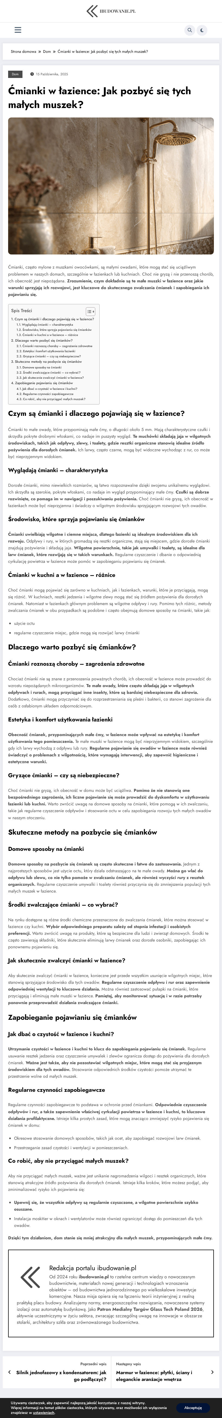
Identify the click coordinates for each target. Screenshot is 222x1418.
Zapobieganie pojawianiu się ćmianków (44, 382)
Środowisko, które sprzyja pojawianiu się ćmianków (57, 330)
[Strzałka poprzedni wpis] (9, 1372)
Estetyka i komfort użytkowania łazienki (49, 351)
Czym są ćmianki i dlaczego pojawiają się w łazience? (54, 319)
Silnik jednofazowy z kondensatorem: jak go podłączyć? (61, 1376)
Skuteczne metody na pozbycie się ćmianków (48, 361)
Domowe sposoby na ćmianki (41, 367)
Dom (15, 74)
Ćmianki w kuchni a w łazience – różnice (50, 335)
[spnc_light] (202, 30)
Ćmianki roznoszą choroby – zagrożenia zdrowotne (57, 346)
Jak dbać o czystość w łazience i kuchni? (49, 389)
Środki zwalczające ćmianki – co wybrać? (52, 372)
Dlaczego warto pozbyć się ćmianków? (44, 340)
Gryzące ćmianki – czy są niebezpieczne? (52, 356)
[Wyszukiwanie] (189, 30)
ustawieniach (43, 1412)
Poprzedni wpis (93, 1364)
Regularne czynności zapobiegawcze (48, 394)
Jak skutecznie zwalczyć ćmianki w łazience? (53, 377)
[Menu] (18, 30)
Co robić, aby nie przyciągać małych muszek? (54, 399)
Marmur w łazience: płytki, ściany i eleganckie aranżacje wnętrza (154, 1376)
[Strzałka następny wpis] (212, 1372)
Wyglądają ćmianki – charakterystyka (47, 324)
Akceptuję (193, 1407)
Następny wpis (128, 1364)
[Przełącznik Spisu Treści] (88, 311)
